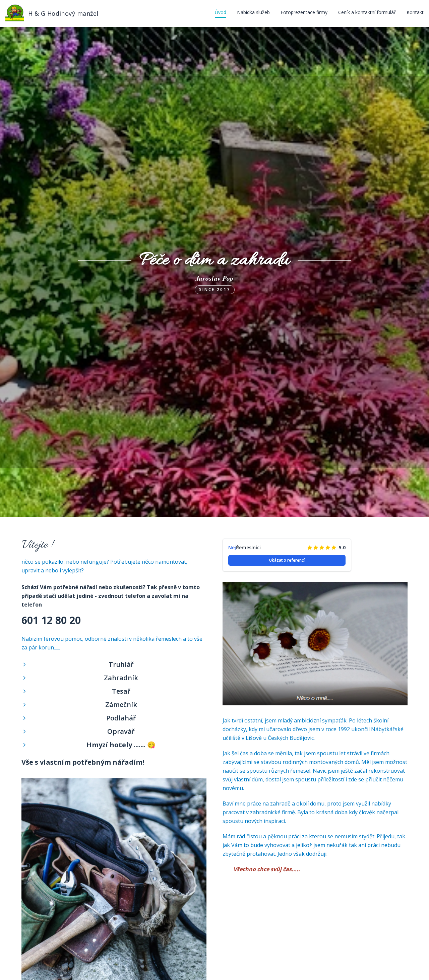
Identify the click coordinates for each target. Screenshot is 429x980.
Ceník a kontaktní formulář (367, 12)
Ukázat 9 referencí (287, 560)
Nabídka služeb (253, 12)
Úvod (220, 12)
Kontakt (415, 12)
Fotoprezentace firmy (304, 12)
